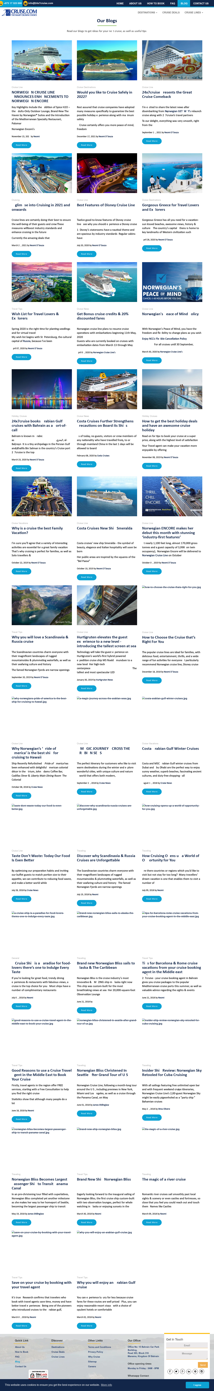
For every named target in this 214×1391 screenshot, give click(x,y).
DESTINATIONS (147, 12)
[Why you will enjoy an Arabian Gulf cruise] (107, 1251)
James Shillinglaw (101, 1105)
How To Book (156, 3)
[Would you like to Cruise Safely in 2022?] (107, 60)
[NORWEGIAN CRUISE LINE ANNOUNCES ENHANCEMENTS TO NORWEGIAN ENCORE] (42, 60)
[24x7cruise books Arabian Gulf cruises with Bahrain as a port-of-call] (42, 389)
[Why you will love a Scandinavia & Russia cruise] (42, 605)
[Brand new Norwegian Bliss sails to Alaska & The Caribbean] (107, 931)
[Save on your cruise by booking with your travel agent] (42, 1251)
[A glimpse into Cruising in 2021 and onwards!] (42, 173)
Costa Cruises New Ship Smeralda (104, 528)
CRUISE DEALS (171, 12)
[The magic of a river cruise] (172, 1147)
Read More (21, 145)
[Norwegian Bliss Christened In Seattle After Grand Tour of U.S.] (107, 1038)
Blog (184, 3)
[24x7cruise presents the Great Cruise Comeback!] (172, 60)
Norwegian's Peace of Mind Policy (170, 314)
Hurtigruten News (104, 680)
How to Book (21, 1351)
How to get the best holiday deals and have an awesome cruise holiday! (169, 425)
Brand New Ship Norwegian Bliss (104, 1180)
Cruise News (83, 308)
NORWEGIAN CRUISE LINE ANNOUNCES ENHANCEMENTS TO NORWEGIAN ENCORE (40, 97)
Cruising (16, 199)
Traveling (81, 850)
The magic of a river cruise (164, 1180)
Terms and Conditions (99, 1347)
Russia (26, 341)
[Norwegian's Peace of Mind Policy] (172, 282)
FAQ (172, 3)
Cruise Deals (58, 1351)
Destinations (57, 1347)
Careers (92, 1366)
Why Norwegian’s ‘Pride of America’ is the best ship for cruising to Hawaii (35, 753)
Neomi (36, 136)
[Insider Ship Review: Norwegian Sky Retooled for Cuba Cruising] (172, 1038)
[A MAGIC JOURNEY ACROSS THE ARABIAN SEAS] (107, 717)
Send (203, 1365)
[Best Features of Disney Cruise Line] (107, 173)
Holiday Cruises (19, 416)
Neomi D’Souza (106, 136)
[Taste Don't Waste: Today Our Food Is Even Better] (42, 824)
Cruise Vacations (20, 523)
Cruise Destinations (86, 87)
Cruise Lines (58, 1356)
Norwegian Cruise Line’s (104, 352)
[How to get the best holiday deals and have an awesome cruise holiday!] (172, 389)
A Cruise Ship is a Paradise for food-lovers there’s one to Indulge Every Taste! (41, 967)
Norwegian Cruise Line (155, 555)
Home (120, 3)
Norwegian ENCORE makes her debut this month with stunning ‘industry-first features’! (168, 532)
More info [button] (106, 1384)
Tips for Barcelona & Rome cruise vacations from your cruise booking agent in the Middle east (171, 967)
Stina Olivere (164, 1109)
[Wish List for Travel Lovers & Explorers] (42, 282)
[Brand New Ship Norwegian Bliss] (107, 1147)
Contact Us (200, 3)
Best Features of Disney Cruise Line (106, 205)
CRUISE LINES (193, 12)
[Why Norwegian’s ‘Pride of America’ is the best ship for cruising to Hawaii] (42, 717)
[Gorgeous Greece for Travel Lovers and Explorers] (172, 173)
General (15, 958)
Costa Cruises (103, 456)
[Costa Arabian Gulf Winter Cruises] (172, 717)
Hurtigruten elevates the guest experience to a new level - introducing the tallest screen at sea (106, 641)
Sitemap (92, 1361)
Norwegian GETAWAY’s (178, 111)
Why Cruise (94, 1356)
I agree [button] (197, 1385)
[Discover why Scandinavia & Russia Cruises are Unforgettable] (107, 824)
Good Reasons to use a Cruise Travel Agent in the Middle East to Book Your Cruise (42, 1075)
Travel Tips (17, 308)
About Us (135, 3)
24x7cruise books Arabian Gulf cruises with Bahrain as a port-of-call (39, 425)
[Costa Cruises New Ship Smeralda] (107, 496)
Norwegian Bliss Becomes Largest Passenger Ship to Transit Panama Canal (40, 1184)
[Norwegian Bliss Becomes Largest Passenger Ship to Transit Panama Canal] (42, 1147)
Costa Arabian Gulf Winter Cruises (170, 749)
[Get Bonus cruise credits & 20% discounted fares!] (107, 282)
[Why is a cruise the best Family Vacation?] (42, 496)
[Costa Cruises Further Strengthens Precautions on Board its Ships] (107, 389)
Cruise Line (17, 87)
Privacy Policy (95, 1351)
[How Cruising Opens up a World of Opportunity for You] (172, 824)
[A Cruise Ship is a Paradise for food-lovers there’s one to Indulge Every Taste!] (42, 931)
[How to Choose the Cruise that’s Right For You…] (172, 605)
